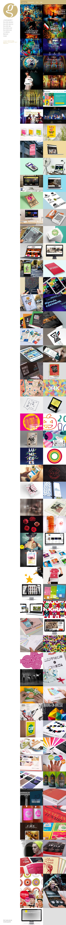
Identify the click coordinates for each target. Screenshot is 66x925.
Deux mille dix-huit (7, 30)
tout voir (24, 2)
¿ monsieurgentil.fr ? (8, 20)
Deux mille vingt (7, 26)
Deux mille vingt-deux (8, 22)
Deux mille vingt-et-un (8, 24)
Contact (5, 36)
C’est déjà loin (6, 32)
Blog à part (5, 34)
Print (37, 2)
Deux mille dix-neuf (7, 28)
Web (41, 2)
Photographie (31, 2)
